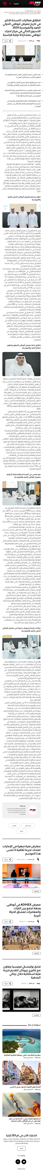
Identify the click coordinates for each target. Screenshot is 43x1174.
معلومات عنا (21, 1155)
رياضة (21, 831)
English (16, 4)
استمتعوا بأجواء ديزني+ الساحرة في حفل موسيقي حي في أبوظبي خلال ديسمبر (25, 1120)
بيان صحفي (28, 825)
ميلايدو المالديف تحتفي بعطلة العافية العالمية (22, 1055)
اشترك (21, 1148)
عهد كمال (30, 859)
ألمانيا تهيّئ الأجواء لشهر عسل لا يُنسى (25, 1087)
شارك (6, 41)
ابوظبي (14, 825)
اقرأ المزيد (36, 891)
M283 (30, 40)
